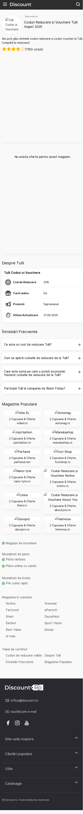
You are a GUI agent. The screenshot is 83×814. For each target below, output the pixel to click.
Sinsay (49, 629)
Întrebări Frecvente (19, 662)
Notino (11, 603)
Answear (50, 603)
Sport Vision (53, 623)
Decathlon (51, 616)
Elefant (11, 623)
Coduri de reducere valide (24, 655)
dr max (11, 636)
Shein (9, 616)
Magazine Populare (58, 662)
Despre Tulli (52, 655)
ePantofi (50, 610)
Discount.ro (31, 16)
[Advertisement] (41, 101)
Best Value (13, 629)
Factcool (12, 610)
